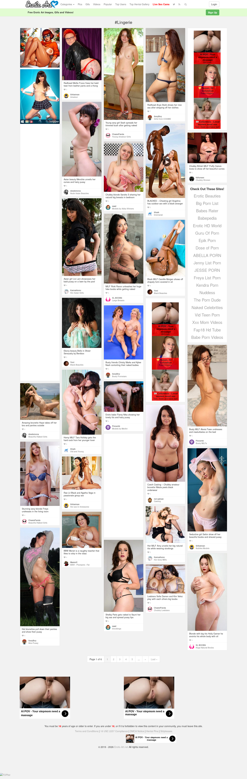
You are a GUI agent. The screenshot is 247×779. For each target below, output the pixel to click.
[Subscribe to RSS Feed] (179, 4)
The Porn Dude (207, 300)
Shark (156, 212)
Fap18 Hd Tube (207, 330)
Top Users (120, 4)
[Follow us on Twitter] (174, 4)
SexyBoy (158, 116)
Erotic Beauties (207, 196)
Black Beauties (160, 293)
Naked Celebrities (207, 307)
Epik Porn (207, 240)
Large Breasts (118, 300)
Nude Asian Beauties (79, 193)
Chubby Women (203, 180)
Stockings (116, 628)
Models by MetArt (120, 428)
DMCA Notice (137, 731)
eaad (114, 206)
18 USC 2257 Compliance (114, 731)
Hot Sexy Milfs (160, 559)
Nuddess (207, 292)
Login (214, 4)
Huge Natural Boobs (205, 647)
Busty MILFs (201, 443)
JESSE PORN (207, 270)
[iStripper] (40, 96)
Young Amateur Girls (121, 136)
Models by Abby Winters (123, 208)
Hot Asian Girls (77, 292)
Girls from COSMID (162, 118)
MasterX (73, 562)
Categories (66, 4)
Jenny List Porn (207, 263)
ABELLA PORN (207, 255)
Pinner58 (200, 440)
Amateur (74, 97)
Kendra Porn (207, 285)
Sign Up (212, 12)
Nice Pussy (33, 643)
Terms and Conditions (86, 731)
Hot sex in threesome (79, 506)
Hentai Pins (152, 731)
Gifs (88, 4)
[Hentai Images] (40, 47)
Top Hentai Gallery (139, 4)
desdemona (75, 190)
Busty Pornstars (119, 376)
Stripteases (166, 731)
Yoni (156, 290)
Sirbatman (74, 94)
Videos (96, 4)
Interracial (158, 214)
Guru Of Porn (207, 233)
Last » (154, 659)
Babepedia (207, 218)
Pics (80, 4)
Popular (108, 4)
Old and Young (77, 451)
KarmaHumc (75, 290)
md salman (159, 498)
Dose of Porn (207, 248)
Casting (157, 501)
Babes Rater (207, 210)
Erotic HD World (207, 225)
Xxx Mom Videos (207, 322)
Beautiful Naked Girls (37, 436)
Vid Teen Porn (207, 315)
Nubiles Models (202, 548)
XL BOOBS (117, 297)
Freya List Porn (207, 278)
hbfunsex (200, 177)
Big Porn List (207, 203)
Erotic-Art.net (121, 747)
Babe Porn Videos (207, 337)
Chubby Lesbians (162, 610)
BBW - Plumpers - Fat (80, 564)
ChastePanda (118, 134)
